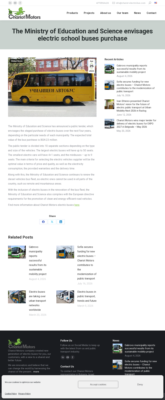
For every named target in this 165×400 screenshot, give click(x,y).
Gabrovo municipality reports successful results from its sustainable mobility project (37, 260)
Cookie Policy (11, 394)
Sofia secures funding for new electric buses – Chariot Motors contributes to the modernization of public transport (87, 262)
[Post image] (17, 252)
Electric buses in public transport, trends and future (87, 296)
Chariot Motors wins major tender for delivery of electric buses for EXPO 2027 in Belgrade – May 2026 (136, 123)
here (76, 204)
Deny (140, 384)
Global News (17, 61)
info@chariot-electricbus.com (130, 3)
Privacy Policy (24, 394)
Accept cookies (98, 384)
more (36, 371)
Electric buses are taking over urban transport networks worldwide (37, 300)
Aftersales (102, 3)
